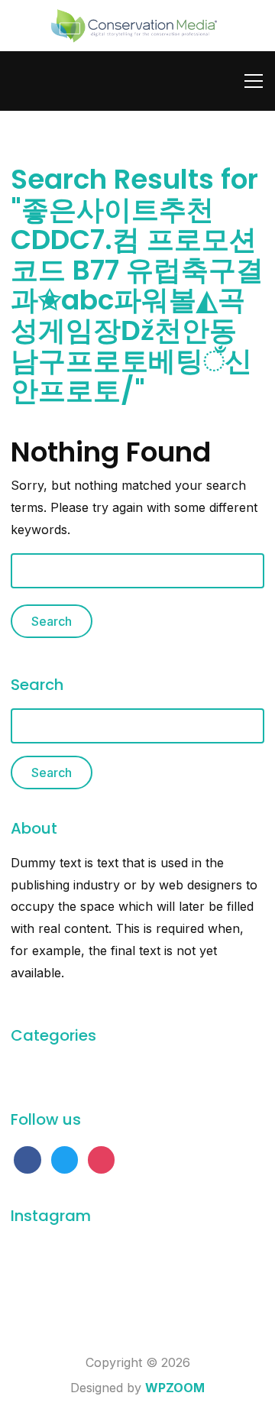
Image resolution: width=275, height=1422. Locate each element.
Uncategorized (53, 1069)
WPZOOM (175, 1387)
